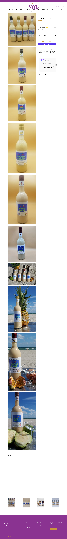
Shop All (11, 9)
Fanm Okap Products (33, 11)
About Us (27, 522)
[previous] (3, 504)
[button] (39, 65)
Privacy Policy (39, 522)
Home (6, 9)
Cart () (63, 6)
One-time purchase (43, 24)
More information (43, 74)
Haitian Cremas (19, 9)
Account (53, 6)
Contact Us (27, 524)
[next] (64, 504)
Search (57, 6)
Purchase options (40, 23)
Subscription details (42, 29)
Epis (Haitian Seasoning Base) (54, 9)
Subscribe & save (44, 27)
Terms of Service (28, 525)
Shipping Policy (39, 524)
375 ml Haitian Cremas (11, 508)
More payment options (47, 46)
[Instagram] (6, 525)
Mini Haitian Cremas (26, 508)
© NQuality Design (7, 536)
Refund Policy (39, 525)
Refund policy (28, 527)
